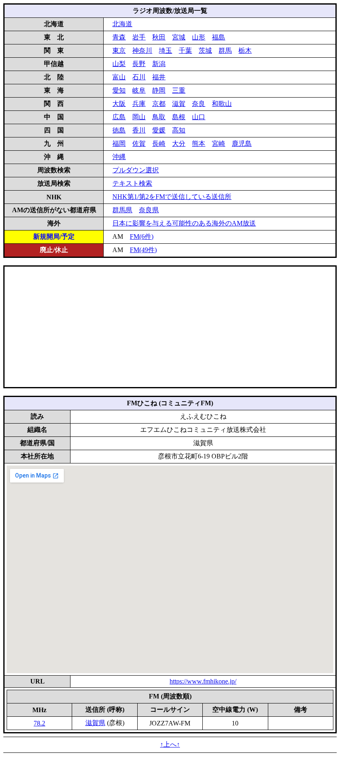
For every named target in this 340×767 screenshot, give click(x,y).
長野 (139, 63)
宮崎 (218, 143)
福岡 (119, 143)
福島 (218, 37)
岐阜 (139, 90)
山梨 (119, 63)
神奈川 (142, 50)
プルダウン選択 (135, 170)
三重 (178, 90)
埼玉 (165, 50)
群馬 (225, 50)
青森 (119, 37)
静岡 (158, 90)
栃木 (245, 50)
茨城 (205, 50)
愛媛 (158, 130)
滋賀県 (95, 722)
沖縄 (119, 156)
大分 (178, 143)
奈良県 (149, 209)
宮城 (178, 37)
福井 (158, 77)
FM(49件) (143, 249)
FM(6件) (141, 236)
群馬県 (122, 209)
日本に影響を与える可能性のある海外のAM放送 (184, 223)
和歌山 (222, 103)
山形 (198, 37)
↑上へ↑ (170, 744)
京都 (158, 103)
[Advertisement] (170, 327)
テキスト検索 (132, 183)
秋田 (158, 37)
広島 (119, 116)
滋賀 (178, 103)
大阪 (119, 103)
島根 (178, 116)
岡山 (139, 116)
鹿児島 (242, 143)
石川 (139, 77)
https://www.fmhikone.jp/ (203, 681)
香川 (139, 130)
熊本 (198, 143)
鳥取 (158, 116)
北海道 (122, 23)
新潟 (158, 63)
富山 (119, 77)
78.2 (39, 723)
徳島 (119, 130)
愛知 (119, 90)
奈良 (198, 103)
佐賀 (139, 143)
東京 (119, 50)
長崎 (158, 143)
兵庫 (139, 103)
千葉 (185, 50)
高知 (178, 130)
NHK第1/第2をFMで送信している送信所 (171, 196)
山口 (198, 116)
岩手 (139, 37)
